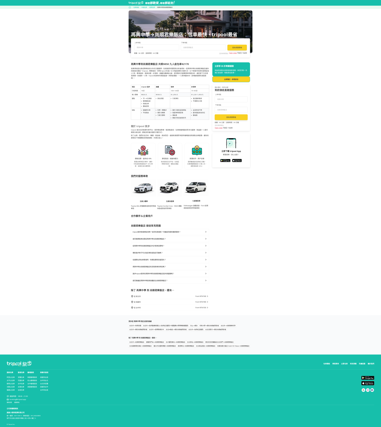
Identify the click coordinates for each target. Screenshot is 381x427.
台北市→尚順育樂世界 (228, 326)
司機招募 (362, 364)
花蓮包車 (21, 380)
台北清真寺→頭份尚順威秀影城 (215, 329)
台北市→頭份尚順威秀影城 (138, 329)
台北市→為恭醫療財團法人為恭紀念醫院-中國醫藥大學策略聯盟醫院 (165, 326)
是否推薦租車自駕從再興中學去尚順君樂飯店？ (149, 239)
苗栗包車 (152, 7)
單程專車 (335, 364)
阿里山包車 (11, 377)
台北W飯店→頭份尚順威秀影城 (176, 329)
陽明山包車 (11, 384)
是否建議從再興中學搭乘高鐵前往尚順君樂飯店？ (150, 280)
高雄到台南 (44, 377)
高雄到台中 (44, 387)
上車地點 (138, 43)
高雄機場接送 (32, 387)
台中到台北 (44, 380)
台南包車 (21, 390)
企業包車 (344, 364)
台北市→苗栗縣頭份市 (156, 329)
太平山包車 (11, 380)
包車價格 (326, 364)
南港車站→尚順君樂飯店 (186, 346)
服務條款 (16, 402)
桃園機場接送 (32, 377)
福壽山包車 (11, 390)
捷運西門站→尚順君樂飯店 (155, 342)
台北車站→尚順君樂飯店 (195, 342)
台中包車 (21, 384)
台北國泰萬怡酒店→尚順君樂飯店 (140, 346)
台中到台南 (44, 390)
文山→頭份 (194, 326)
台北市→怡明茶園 (135, 326)
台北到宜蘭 (44, 384)
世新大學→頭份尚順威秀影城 (209, 326)
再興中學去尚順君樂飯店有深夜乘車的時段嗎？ (149, 267)
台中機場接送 (32, 384)
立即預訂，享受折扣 (231, 79)
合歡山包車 (11, 387)
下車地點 (184, 43)
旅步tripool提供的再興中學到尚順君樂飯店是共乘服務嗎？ (153, 274)
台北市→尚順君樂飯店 (136, 342)
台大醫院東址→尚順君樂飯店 (175, 342)
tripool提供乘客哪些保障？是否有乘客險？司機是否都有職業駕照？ (157, 232)
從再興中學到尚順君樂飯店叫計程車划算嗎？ (148, 246)
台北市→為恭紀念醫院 (196, 329)
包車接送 (136, 7)
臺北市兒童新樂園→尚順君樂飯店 (165, 346)
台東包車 (21, 387)
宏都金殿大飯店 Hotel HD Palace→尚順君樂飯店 (233, 346)
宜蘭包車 (21, 377)
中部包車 (144, 7)
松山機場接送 (32, 380)
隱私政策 (9, 402)
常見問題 (353, 364)
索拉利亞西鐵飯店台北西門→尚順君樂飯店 (219, 342)
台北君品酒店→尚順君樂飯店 (205, 346)
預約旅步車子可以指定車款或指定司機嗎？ (148, 253)
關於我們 (371, 364)
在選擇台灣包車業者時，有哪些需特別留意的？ (149, 260)
